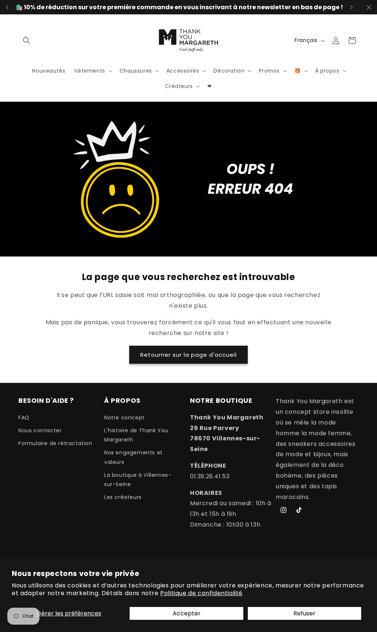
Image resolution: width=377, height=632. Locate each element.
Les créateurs (123, 497)
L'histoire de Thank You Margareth (136, 435)
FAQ (23, 417)
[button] (26, 40)
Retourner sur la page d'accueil (188, 355)
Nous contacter (39, 430)
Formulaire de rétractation (55, 443)
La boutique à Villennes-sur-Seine (137, 479)
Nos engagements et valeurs (133, 457)
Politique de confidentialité (201, 593)
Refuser (304, 613)
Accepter (187, 613)
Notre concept (124, 417)
